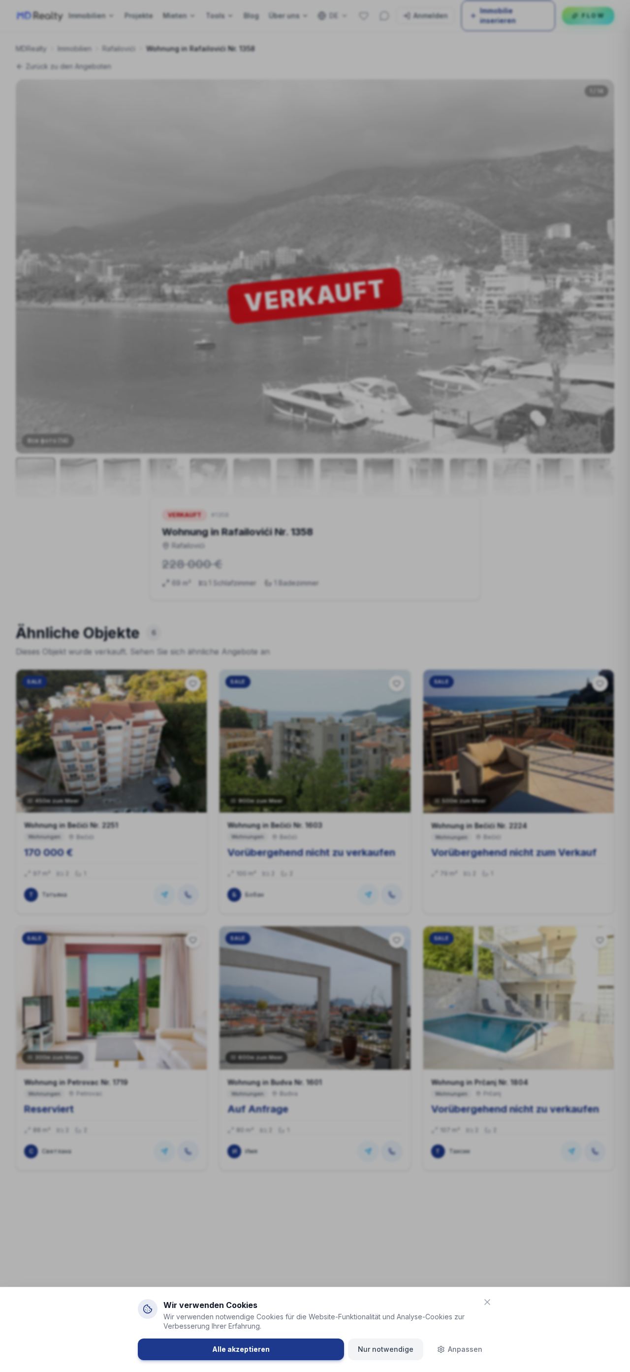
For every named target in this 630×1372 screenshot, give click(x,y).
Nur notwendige (385, 1349)
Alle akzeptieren (241, 1349)
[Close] (487, 1302)
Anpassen (465, 1349)
